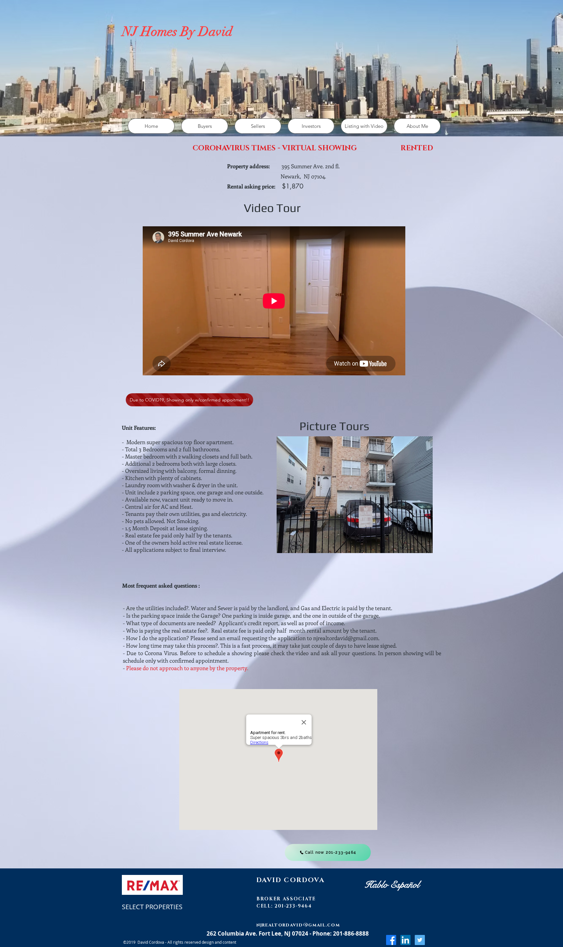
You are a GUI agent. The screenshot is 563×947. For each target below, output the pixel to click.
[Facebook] (391, 940)
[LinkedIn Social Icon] (405, 940)
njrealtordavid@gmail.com (345, 637)
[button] (204, 126)
